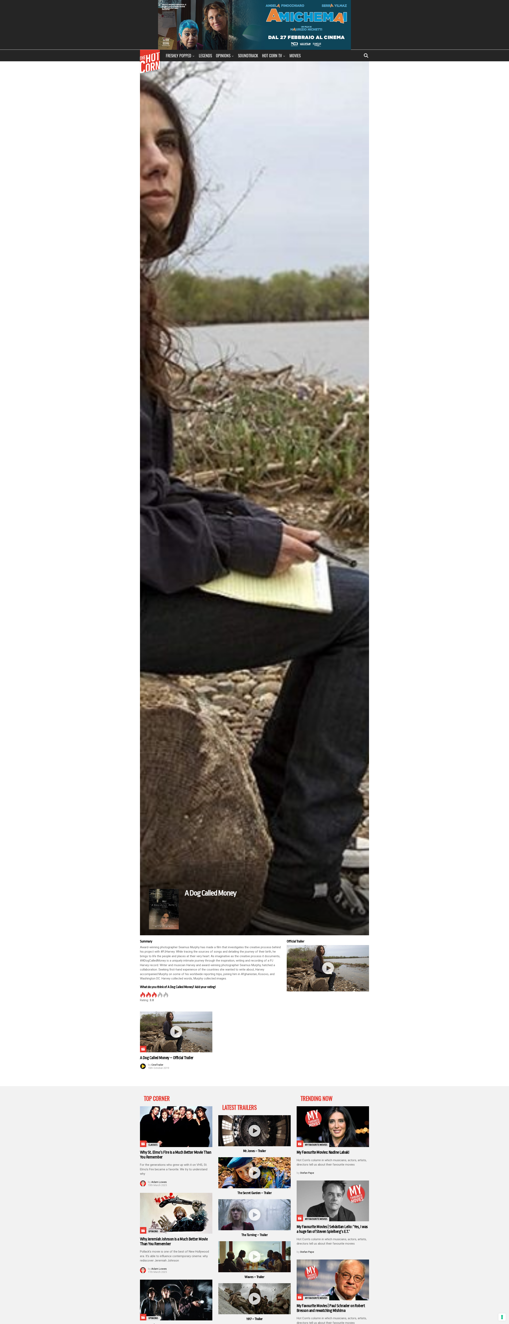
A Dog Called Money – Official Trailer (166, 1057)
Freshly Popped (178, 56)
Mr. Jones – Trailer (254, 1151)
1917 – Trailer (254, 1319)
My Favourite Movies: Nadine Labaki (323, 1152)
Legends (205, 56)
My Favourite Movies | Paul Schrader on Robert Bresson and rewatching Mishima (331, 1308)
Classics (152, 1144)
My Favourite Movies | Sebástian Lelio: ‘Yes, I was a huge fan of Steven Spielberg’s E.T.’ (332, 1229)
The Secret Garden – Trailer (254, 1193)
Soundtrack (248, 56)
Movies (295, 56)
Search (366, 56)
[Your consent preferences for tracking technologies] (502, 1317)
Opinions (223, 56)
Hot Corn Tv (272, 56)
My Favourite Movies (316, 1144)
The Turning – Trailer (254, 1235)
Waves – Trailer (254, 1277)
